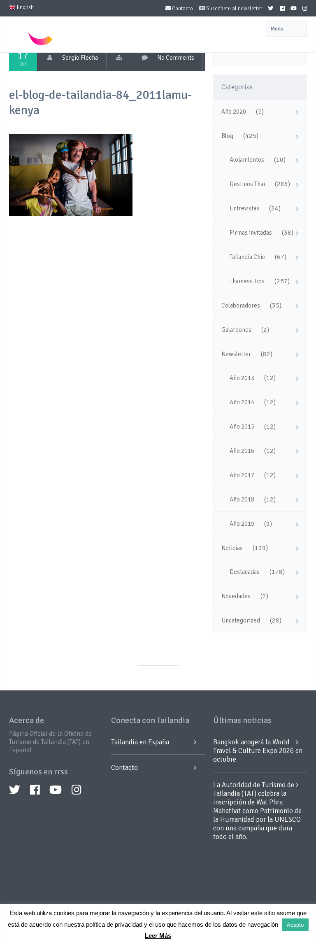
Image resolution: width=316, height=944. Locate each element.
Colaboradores (240, 305)
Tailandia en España (140, 742)
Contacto (182, 8)
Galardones (236, 329)
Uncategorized (240, 620)
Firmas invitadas (251, 232)
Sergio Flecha (80, 57)
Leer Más (158, 935)
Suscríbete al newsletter (233, 8)
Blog (227, 136)
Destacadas (245, 572)
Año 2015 (242, 426)
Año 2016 (242, 451)
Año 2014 (242, 402)
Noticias (232, 548)
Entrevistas (244, 208)
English (25, 7)
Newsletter (236, 354)
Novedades (236, 596)
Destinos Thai (247, 184)
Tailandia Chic (247, 257)
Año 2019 (242, 523)
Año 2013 (242, 378)
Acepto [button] (295, 925)
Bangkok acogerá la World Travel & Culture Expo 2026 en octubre (257, 751)
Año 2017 (242, 475)
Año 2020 (233, 111)
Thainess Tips (247, 281)
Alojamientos (247, 159)
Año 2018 (242, 499)
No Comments (175, 57)
